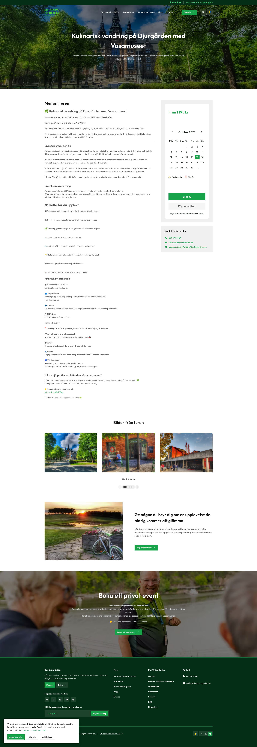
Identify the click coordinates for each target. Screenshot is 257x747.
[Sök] (203, 12)
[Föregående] (120, 487)
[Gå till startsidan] (52, 12)
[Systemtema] (210, 734)
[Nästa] (137, 487)
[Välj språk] (210, 12)
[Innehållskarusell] (129, 454)
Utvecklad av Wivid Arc (110, 733)
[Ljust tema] (202, 734)
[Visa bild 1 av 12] (128, 487)
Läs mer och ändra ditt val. (34, 730)
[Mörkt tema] (206, 734)
